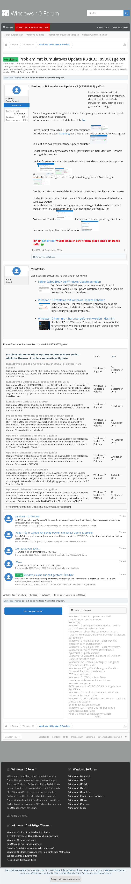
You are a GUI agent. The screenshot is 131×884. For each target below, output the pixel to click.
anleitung (22, 595)
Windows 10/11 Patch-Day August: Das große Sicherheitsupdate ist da (94, 663)
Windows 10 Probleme (79, 792)
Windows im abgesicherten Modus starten (28, 832)
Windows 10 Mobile (78, 784)
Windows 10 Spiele (78, 541)
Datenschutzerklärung (110, 736)
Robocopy (74, 622)
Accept (54, 879)
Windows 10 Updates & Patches (94, 69)
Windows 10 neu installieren (21, 840)
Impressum (77, 736)
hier (84, 120)
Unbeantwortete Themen (94, 34)
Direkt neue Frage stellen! (32, 27)
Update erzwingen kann (23, 807)
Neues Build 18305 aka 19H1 (21, 859)
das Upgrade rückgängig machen (24, 843)
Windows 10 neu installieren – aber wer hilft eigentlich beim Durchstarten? (93, 642)
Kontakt (56, 736)
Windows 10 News (77, 800)
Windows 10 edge (77, 807)
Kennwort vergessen (80, 683)
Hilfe (65, 736)
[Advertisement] (60, 98)
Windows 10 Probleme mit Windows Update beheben (71, 300)
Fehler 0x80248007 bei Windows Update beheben (69, 282)
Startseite (44, 736)
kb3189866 (45, 595)
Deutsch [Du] (11, 736)
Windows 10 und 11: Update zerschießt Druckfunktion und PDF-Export (90, 618)
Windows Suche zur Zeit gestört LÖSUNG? (45, 575)
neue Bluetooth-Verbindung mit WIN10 (90, 713)
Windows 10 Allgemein (79, 776)
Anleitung (64, 133)
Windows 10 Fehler (78, 787)
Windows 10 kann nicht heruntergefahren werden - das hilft (76, 318)
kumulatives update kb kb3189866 (69, 595)
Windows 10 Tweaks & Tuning (82, 525)
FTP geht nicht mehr (80, 674)
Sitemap (90, 736)
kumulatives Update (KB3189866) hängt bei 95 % (37, 381)
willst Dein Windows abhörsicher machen (31, 847)
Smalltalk (74, 568)
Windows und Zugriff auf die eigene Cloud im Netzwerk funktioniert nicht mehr (93, 669)
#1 (125, 250)
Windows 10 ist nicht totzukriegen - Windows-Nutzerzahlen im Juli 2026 (94, 694)
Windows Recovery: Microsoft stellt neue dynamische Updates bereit (91, 651)
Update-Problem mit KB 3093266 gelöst (31, 452)
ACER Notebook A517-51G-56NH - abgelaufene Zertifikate (95, 688)
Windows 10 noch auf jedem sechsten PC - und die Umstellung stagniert (97, 700)
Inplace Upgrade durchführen (22, 855)
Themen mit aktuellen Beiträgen (63, 34)
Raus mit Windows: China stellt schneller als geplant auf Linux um (97, 636)
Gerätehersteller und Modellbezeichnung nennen (33, 835)
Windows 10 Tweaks (27, 516)
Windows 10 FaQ (76, 780)
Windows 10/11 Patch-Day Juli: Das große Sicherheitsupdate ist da (92, 709)
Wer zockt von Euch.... (27, 548)
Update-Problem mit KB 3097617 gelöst (31, 435)
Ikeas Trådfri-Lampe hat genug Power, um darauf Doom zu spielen (54, 532)
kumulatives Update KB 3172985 (27, 401)
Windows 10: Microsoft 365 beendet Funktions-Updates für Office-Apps (95, 657)
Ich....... (18, 561)
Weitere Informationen (69, 879)
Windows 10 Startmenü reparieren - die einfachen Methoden (38, 851)
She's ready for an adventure (84, 704)
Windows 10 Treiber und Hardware (86, 795)
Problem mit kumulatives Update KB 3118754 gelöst (39, 415)
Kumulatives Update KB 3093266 (27, 469)
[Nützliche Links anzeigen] (125, 44)
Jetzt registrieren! (33, 611)
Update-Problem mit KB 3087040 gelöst (31, 489)
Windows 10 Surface (78, 803)
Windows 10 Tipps (35, 34)
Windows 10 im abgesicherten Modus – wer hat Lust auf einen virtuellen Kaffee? (95, 627)
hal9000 (29, 525)
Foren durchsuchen (14, 34)
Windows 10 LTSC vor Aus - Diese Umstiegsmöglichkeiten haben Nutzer (89, 679)
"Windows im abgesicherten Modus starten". (93, 631)
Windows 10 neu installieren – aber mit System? (95, 646)
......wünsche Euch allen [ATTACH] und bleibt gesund (38, 565)
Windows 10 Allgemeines (83, 584)
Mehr (97, 716)
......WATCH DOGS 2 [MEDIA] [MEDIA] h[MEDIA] (35, 552)
